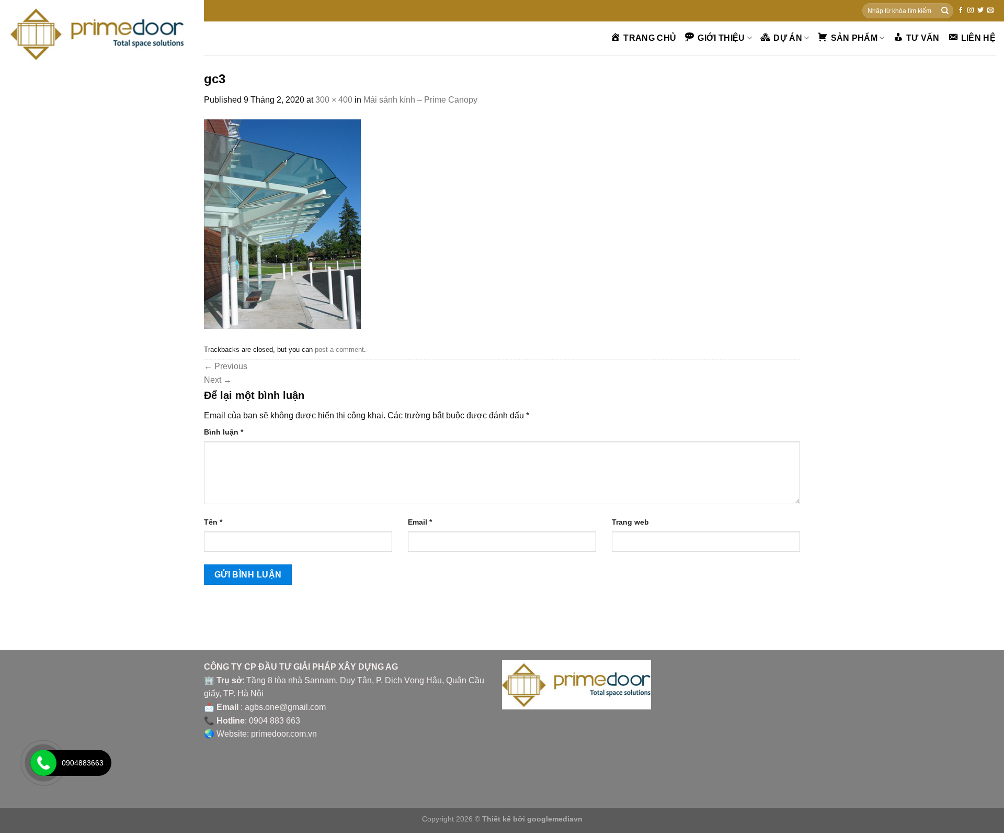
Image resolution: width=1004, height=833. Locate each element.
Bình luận (223, 432)
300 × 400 (333, 99)
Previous (225, 366)
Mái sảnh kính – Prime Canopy (420, 99)
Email (420, 522)
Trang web (630, 522)
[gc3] (282, 223)
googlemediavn (555, 819)
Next (218, 379)
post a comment (339, 349)
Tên (213, 522)
